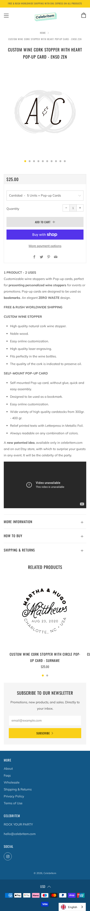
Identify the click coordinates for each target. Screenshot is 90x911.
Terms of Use (13, 803)
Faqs (7, 775)
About (8, 769)
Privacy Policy (14, 796)
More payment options (45, 246)
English (72, 907)
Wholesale (11, 782)
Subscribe (43, 733)
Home (43, 32)
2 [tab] (47, 675)
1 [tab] (43, 675)
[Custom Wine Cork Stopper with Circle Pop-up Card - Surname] (45, 611)
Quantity (12, 209)
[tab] (25, 161)
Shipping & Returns (18, 789)
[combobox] (72, 907)
